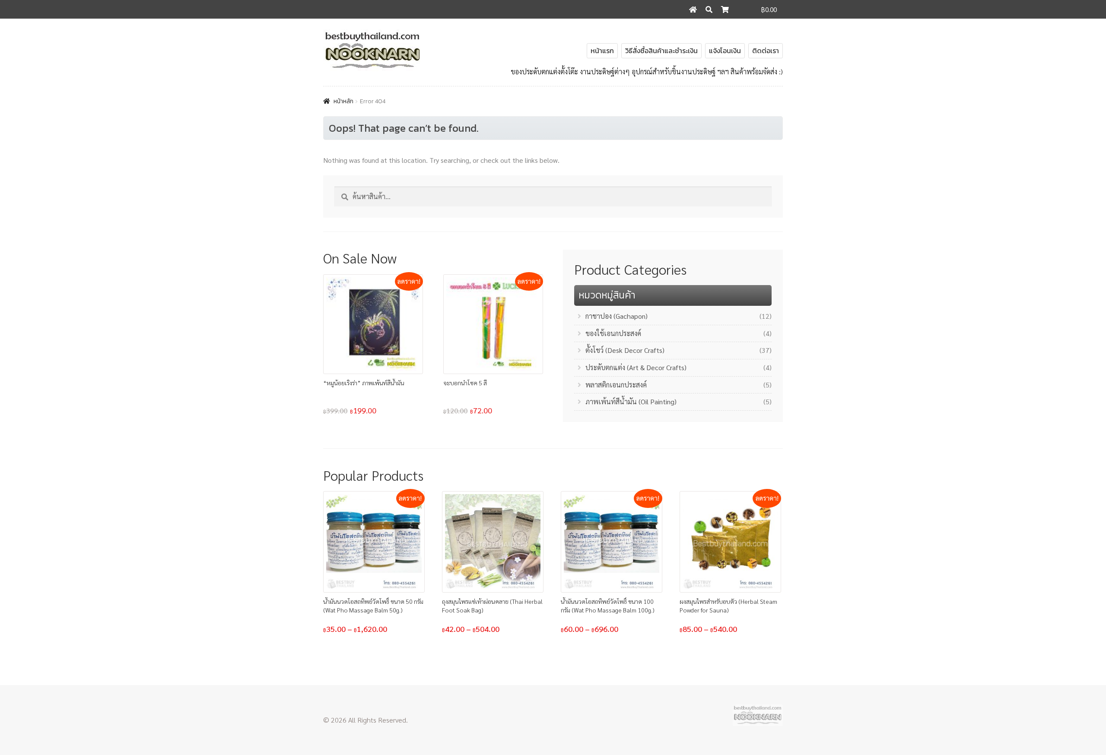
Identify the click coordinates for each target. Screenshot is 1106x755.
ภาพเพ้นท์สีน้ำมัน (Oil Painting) (631, 401)
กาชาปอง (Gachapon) (616, 315)
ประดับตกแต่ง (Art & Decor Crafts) (635, 367)
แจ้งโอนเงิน (725, 50)
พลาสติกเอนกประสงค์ (616, 384)
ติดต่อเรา (765, 50)
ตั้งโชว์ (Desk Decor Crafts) (624, 350)
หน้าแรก (602, 50)
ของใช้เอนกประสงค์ (613, 333)
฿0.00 (769, 9)
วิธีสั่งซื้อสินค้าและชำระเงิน (661, 50)
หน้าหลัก (343, 101)
